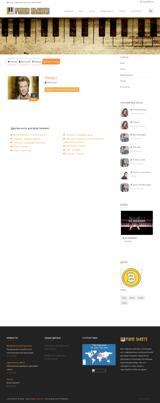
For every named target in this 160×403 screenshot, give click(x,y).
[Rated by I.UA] (99, 371)
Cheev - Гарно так (22, 150)
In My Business (139, 109)
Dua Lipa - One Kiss (75, 153)
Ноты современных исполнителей (24, 2)
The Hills (136, 147)
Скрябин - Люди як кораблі (27, 138)
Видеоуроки (107, 11)
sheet (132, 298)
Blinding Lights (139, 134)
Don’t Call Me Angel (141, 184)
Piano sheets (36, 399)
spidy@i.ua (147, 1)
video (124, 303)
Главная (68, 11)
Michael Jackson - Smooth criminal (29, 134)
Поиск (122, 11)
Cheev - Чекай (21, 146)
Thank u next (138, 159)
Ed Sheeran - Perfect (76, 145)
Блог (81, 11)
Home (13, 61)
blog (124, 298)
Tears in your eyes (141, 172)
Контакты (136, 11)
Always (37, 61)
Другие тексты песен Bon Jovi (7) (63, 89)
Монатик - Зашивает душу (79, 134)
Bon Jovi (25, 61)
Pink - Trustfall (73, 149)
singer (140, 298)
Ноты (92, 11)
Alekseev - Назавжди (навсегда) (29, 142)
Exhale (135, 122)
